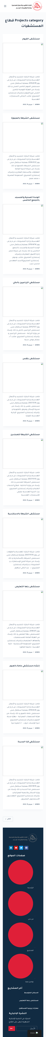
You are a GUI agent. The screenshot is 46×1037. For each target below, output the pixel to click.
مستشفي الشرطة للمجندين (25, 435)
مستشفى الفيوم (31, 39)
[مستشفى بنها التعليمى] (23, 606)
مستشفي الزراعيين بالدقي (26, 283)
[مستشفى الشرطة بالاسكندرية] (23, 533)
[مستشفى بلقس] (23, 378)
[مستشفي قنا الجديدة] (23, 761)
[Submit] (11, 1028)
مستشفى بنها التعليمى (27, 587)
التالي (9, 819)
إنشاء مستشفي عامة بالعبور (25, 666)
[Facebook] (26, 848)
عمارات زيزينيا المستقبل (28, 1008)
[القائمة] (5, 6)
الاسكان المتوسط (31, 993)
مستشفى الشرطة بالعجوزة (25, 118)
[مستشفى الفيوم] (23, 58)
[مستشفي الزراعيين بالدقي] (23, 302)
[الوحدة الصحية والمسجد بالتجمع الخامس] (23, 219)
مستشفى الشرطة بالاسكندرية (24, 514)
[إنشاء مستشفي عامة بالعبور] (23, 685)
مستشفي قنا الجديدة (29, 742)
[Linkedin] (11, 848)
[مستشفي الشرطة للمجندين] (23, 454)
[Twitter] (21, 848)
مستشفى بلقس (31, 359)
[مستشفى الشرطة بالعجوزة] (23, 137)
